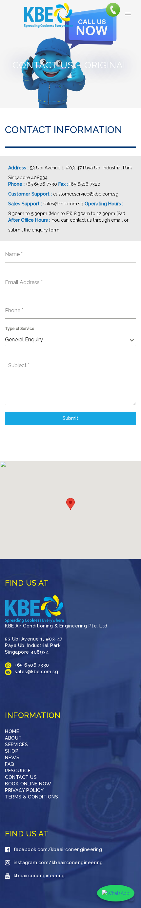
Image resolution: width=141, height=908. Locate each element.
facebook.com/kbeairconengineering (58, 849)
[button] (128, 14)
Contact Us (21, 777)
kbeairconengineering (39, 875)
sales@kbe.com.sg (63, 203)
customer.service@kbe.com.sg (85, 194)
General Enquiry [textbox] (24, 339)
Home (12, 731)
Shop (11, 751)
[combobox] (70, 340)
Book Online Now (28, 783)
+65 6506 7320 (84, 184)
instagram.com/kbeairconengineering (58, 862)
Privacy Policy (24, 790)
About (13, 738)
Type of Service (19, 328)
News (12, 757)
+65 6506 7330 (41, 184)
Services (16, 744)
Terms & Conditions (31, 796)
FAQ (9, 764)
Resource (17, 770)
